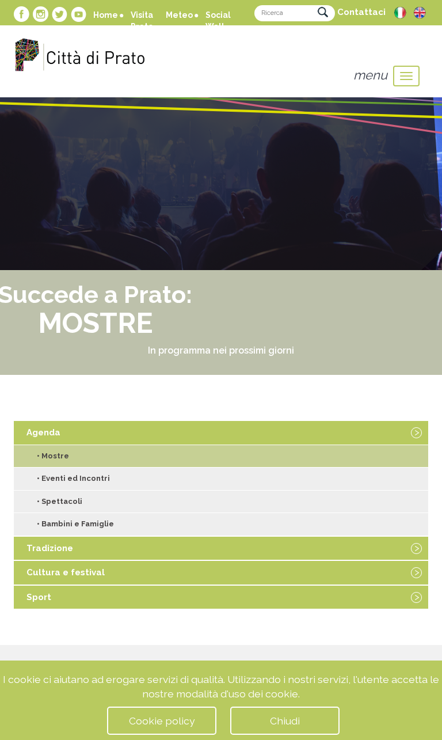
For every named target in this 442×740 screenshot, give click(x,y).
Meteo (179, 15)
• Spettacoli (59, 501)
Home (105, 15)
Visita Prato (142, 20)
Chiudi (285, 721)
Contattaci (361, 12)
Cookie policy (162, 721)
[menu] (406, 76)
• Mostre (53, 455)
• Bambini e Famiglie (75, 523)
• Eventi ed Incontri (73, 478)
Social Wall (218, 20)
